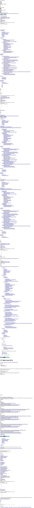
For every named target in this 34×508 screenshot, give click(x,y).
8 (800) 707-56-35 (5, 244)
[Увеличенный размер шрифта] (1, 3)
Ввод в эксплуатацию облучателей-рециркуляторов (11, 60)
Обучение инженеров (5, 63)
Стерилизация (4, 39)
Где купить (1, 464)
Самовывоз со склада (7, 58)
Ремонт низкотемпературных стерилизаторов (10, 68)
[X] (4, 357)
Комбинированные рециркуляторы (9, 51)
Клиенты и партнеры (5, 122)
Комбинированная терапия (7, 46)
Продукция (2, 37)
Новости (3, 123)
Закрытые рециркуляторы (7, 52)
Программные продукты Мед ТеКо (5, 470)
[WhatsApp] (6, 357)
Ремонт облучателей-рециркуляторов (9, 70)
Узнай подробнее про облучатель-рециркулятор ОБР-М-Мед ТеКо (10, 127)
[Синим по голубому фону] (0, 6)
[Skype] (7, 357)
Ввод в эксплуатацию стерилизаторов (9, 61)
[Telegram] (2, 85)
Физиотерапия (4, 42)
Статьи (3, 35)
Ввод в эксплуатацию (7, 64)
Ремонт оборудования (7, 66)
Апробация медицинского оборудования (9, 74)
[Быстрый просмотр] (0, 400)
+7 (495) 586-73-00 (4, 16)
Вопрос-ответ (4, 82)
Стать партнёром (2, 471)
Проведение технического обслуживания (9, 65)
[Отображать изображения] (0, 8)
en (0, 111)
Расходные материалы (7, 40)
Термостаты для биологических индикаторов (10, 41)
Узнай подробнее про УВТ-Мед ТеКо (6, 126)
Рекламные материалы (5, 83)
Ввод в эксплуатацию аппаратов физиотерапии (10, 59)
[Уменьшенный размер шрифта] (0, 1)
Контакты (2, 80)
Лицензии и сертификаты (5, 32)
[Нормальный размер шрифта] (0, 2)
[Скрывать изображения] (0, 9)
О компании (2, 30)
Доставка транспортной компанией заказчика (10, 57)
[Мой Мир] (3, 357)
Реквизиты (3, 36)
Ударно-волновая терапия (7, 47)
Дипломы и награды (5, 33)
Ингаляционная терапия (7, 49)
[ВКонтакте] (2, 84)
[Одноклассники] (1, 357)
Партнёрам (2, 81)
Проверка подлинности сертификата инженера (10, 67)
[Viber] (5, 357)
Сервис (1, 54)
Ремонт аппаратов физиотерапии (8, 69)
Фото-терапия (6, 48)
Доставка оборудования (3, 466)
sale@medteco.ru (2, 20)
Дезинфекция (4, 50)
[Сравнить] (0, 407)
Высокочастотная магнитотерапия (8, 43)
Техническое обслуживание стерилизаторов (10, 62)
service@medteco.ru (3, 247)
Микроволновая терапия (7, 44)
